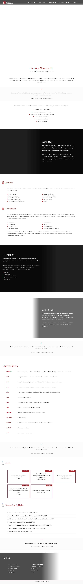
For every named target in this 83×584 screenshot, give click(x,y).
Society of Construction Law (33, 407)
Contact (75, 2)
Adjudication (52, 2)
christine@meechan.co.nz (36, 566)
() (54, 387)
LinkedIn (33, 572)
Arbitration (42, 2)
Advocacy (31, 2)
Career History (63, 2)
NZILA (43, 412)
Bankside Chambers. (44, 402)
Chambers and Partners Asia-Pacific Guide (47, 371)
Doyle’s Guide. (55, 377)
